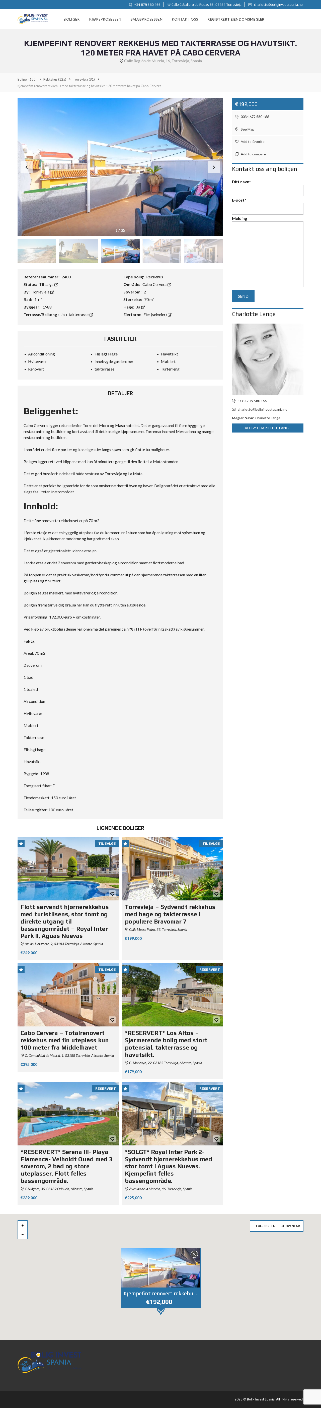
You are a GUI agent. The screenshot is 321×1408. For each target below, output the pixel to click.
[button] (214, 167)
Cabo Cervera (154, 284)
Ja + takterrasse (75, 314)
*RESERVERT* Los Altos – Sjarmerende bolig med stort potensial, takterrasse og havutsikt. (166, 1043)
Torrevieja (41, 291)
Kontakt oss (185, 19)
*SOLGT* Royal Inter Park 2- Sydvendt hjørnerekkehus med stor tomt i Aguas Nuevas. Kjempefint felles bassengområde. (168, 1166)
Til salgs (46, 284)
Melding (239, 218)
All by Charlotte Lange (268, 428)
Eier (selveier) (155, 314)
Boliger (71, 19)
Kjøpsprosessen (105, 19)
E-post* (239, 200)
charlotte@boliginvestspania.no (278, 5)
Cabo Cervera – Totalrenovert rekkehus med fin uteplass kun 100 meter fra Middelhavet (65, 1040)
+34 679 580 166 (147, 5)
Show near (290, 1226)
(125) (54, 79)
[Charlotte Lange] (267, 359)
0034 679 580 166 (254, 116)
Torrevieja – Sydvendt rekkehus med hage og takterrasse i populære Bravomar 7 (170, 914)
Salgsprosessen (147, 19)
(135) (27, 79)
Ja (138, 306)
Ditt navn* (241, 181)
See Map (247, 129)
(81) (84, 79)
